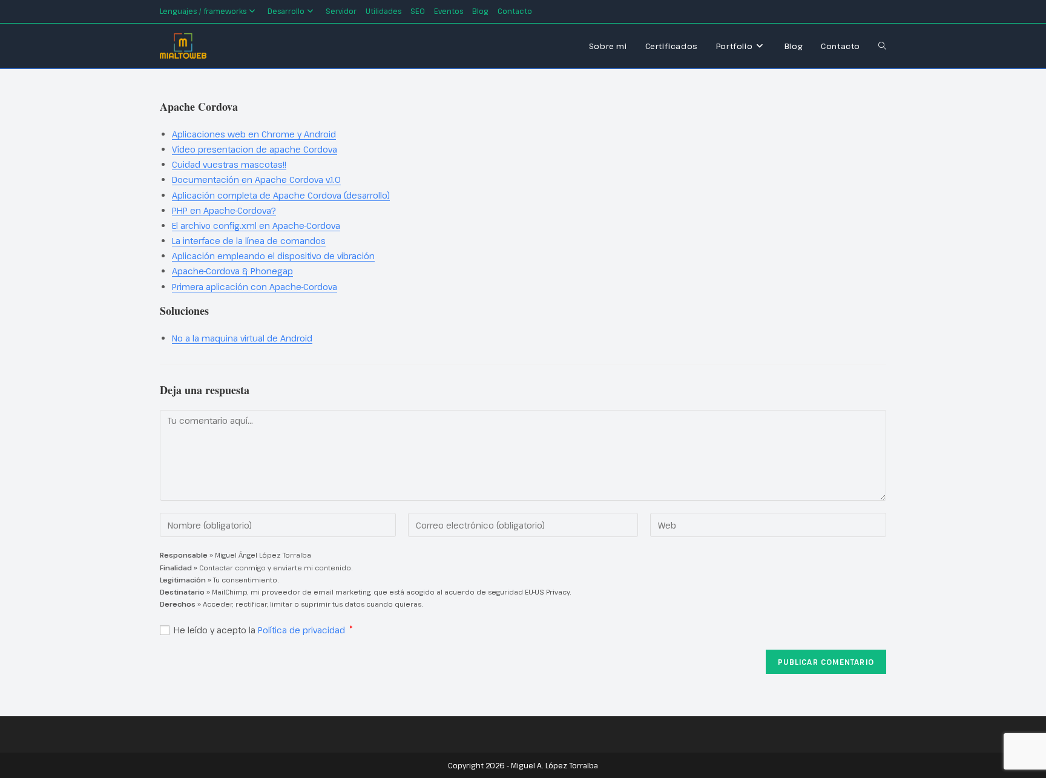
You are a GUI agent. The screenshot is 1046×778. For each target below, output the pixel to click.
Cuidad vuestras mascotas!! (229, 164)
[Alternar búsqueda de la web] (882, 46)
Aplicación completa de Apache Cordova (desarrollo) (281, 195)
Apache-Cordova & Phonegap (232, 271)
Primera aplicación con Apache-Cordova (254, 286)
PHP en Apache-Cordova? (224, 210)
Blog (480, 11)
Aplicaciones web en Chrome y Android (254, 134)
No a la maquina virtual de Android (242, 338)
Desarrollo (286, 11)
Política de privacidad (302, 630)
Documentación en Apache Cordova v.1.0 (256, 179)
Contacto (515, 11)
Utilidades (383, 11)
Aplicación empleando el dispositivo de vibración (273, 256)
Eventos (448, 11)
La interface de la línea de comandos (249, 240)
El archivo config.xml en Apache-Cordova (256, 225)
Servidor (341, 11)
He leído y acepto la (263, 630)
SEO (417, 11)
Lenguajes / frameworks (203, 11)
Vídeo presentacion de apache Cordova (254, 149)
